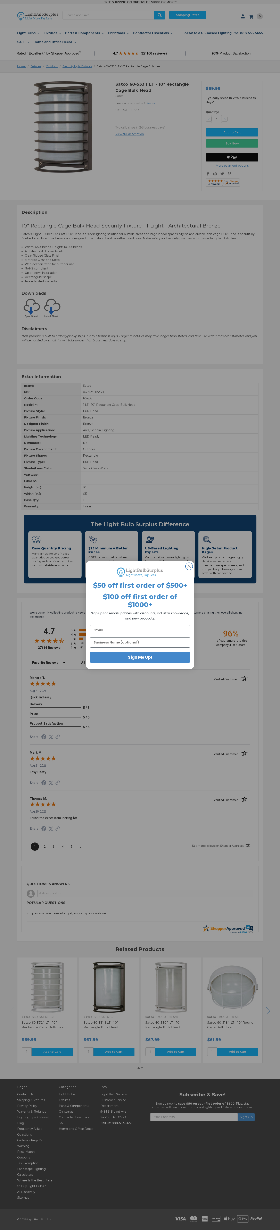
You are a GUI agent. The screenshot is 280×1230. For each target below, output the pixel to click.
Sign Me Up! (140, 657)
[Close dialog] (189, 566)
